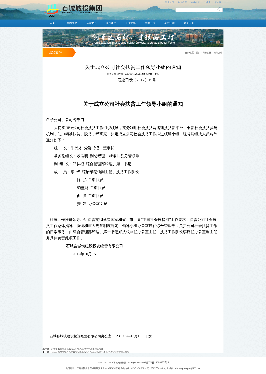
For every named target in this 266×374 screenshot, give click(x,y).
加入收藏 (182, 2)
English (207, 2)
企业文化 (130, 23)
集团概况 (72, 23)
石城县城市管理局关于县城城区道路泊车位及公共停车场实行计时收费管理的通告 (90, 352)
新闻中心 (91, 23)
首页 (52, 23)
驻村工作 (169, 23)
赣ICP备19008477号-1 (157, 362)
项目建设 (111, 23)
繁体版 (217, 2)
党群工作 (150, 23)
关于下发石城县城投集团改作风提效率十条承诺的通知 (77, 348)
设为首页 (169, 2)
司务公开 (189, 23)
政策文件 (218, 52)
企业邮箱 (195, 2)
